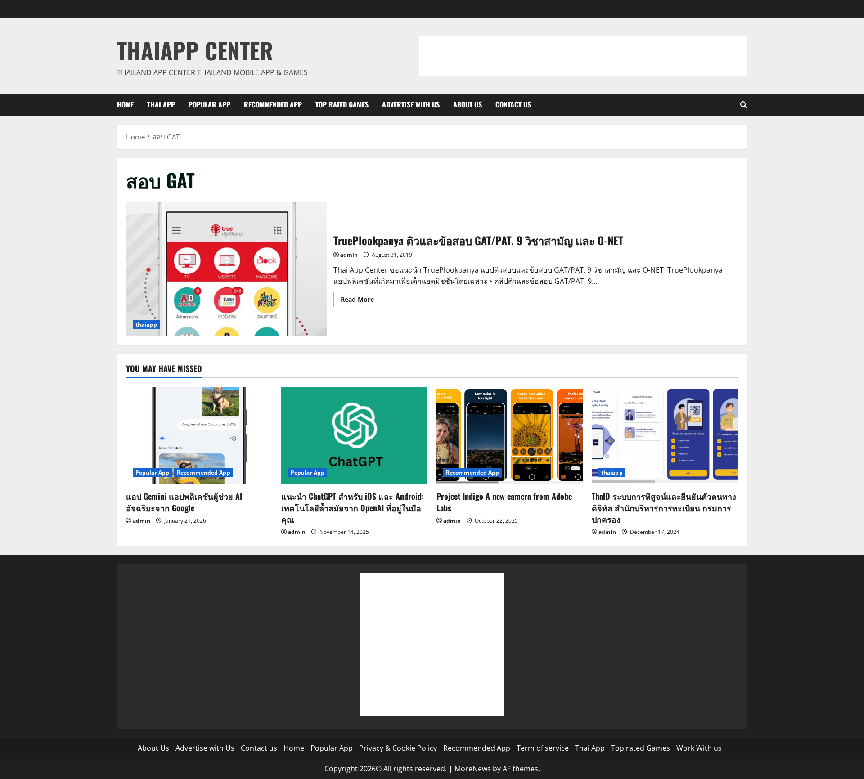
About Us (467, 104)
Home (125, 104)
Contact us (513, 104)
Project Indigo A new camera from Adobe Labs (504, 501)
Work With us (699, 748)
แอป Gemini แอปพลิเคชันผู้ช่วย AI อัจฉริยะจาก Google (184, 501)
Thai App (161, 104)
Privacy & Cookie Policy (398, 748)
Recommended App (273, 104)
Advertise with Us (411, 104)
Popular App (209, 104)
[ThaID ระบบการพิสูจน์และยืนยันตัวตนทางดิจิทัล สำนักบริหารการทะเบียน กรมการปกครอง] (665, 435)
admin (349, 255)
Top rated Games (342, 104)
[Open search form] (743, 104)
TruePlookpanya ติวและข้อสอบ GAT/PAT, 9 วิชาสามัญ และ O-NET (226, 269)
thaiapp (146, 324)
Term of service (543, 748)
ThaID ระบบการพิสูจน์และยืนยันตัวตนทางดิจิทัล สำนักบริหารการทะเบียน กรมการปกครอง (664, 507)
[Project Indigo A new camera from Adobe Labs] (509, 435)
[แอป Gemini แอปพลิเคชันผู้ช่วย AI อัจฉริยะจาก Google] (199, 435)
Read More (361, 301)
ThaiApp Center (195, 50)
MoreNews (472, 769)
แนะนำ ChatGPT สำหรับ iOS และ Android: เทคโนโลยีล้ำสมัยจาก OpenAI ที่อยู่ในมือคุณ (352, 507)
